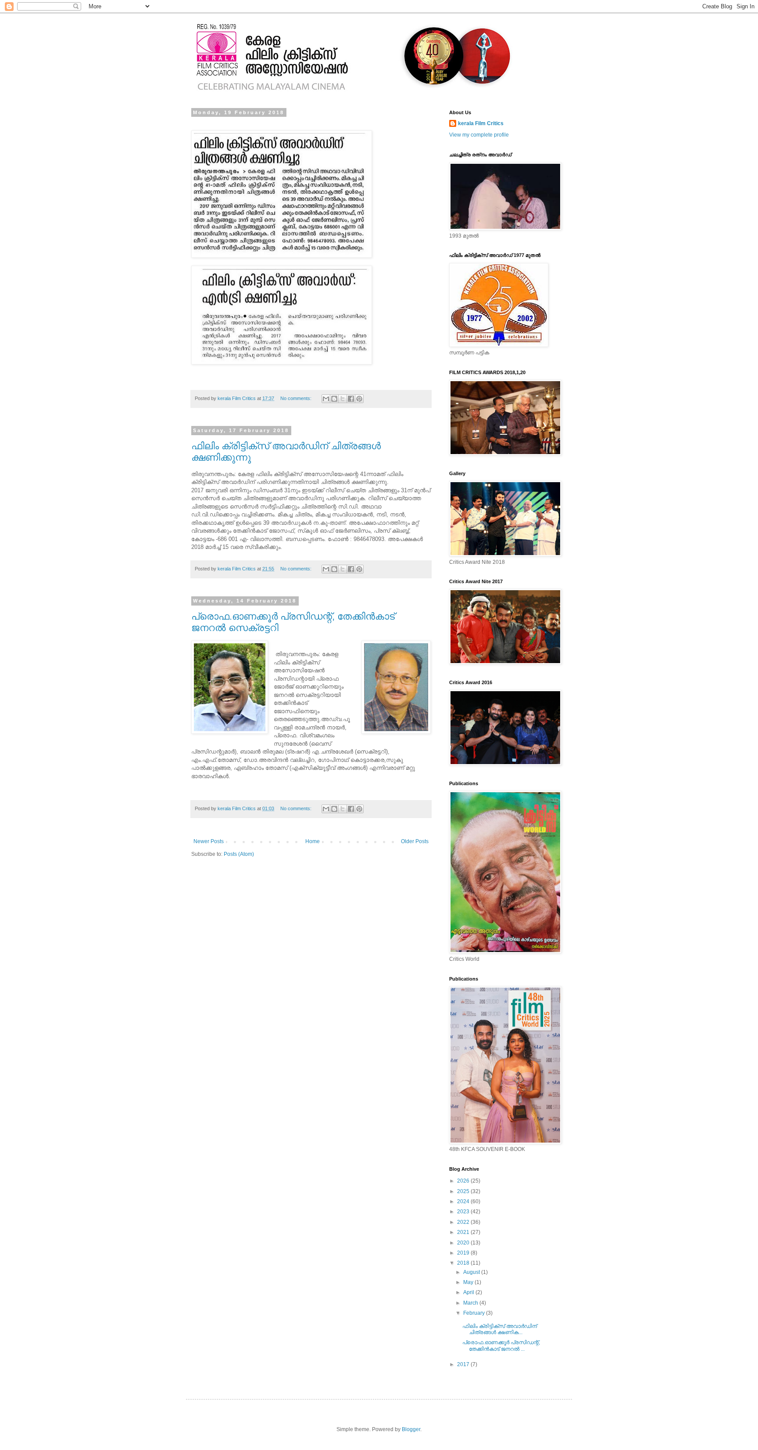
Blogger (411, 1429)
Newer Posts (208, 841)
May (469, 1282)
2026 (464, 1181)
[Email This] (326, 398)
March (471, 1303)
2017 (464, 1364)
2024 (464, 1201)
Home (312, 841)
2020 (464, 1243)
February (474, 1313)
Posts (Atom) (239, 854)
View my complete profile (479, 135)
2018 (464, 1263)
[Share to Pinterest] (359, 398)
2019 (464, 1253)
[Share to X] (342, 398)
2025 (464, 1191)
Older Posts (415, 841)
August (472, 1272)
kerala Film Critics (481, 123)
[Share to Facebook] (351, 398)
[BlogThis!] (334, 398)
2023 (464, 1211)
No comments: (296, 398)
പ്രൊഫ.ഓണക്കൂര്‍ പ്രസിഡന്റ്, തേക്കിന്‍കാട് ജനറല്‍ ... (501, 1345)
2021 (464, 1232)
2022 (464, 1222)
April (469, 1292)
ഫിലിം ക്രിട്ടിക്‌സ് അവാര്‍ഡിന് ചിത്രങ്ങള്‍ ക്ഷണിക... (499, 1329)
